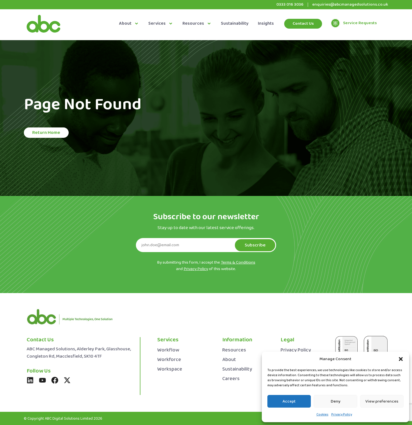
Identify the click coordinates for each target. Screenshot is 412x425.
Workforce (169, 360)
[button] (401, 359)
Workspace (169, 369)
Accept (289, 401)
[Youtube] (42, 380)
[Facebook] (54, 380)
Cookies (322, 414)
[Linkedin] (30, 380)
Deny (336, 401)
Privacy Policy (341, 414)
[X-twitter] (67, 380)
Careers (231, 379)
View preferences (381, 401)
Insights (266, 23)
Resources (193, 23)
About (125, 23)
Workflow (168, 350)
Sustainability (234, 23)
